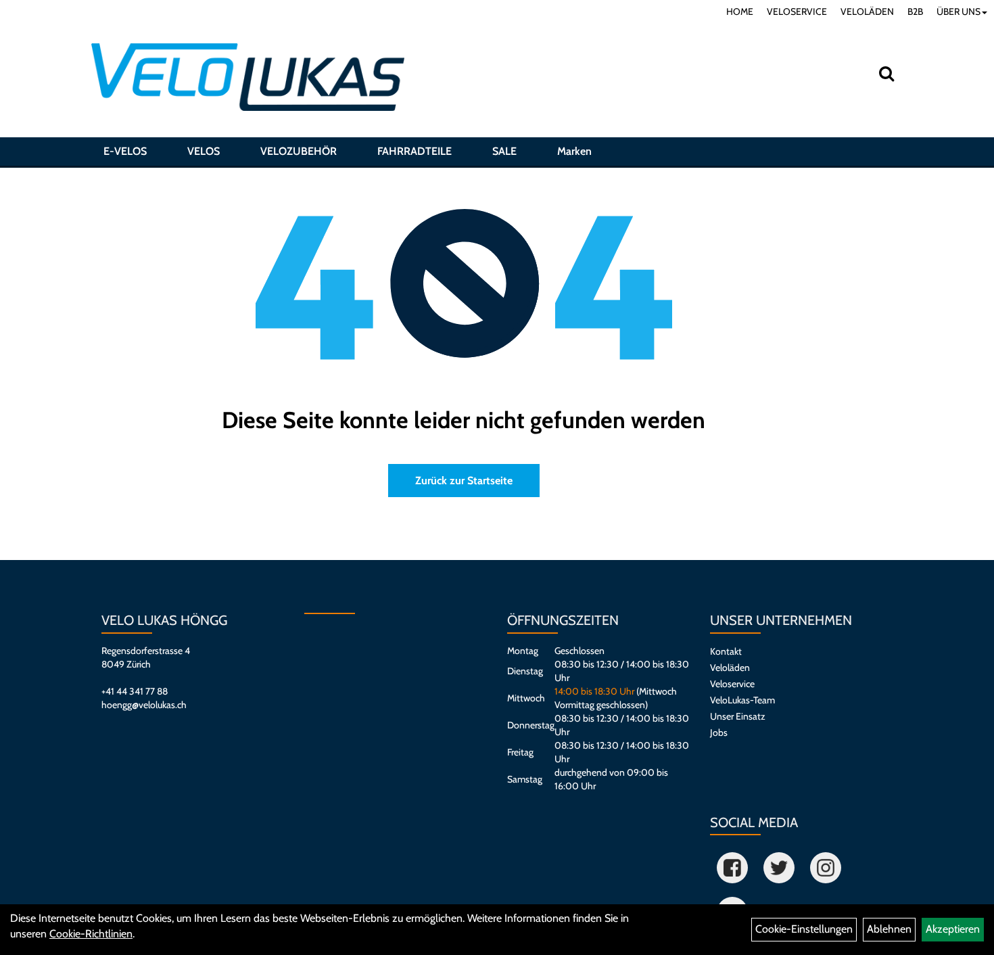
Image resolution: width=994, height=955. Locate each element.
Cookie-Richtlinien (91, 933)
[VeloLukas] (247, 77)
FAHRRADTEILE (414, 151)
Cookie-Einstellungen (804, 929)
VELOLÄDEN (867, 11)
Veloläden (730, 667)
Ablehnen (889, 929)
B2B (915, 11)
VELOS (203, 151)
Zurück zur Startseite (464, 480)
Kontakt (726, 651)
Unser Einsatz (737, 716)
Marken (574, 151)
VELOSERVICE (797, 11)
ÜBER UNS (958, 11)
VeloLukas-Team (742, 700)
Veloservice (732, 684)
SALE (504, 151)
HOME (739, 11)
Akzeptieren (953, 929)
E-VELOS (125, 151)
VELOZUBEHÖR (298, 151)
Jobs (719, 732)
